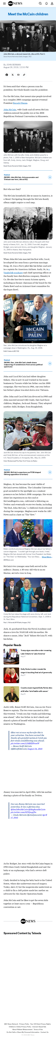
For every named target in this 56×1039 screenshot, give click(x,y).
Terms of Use (38, 1029)
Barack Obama (20, 102)
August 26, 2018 (35, 748)
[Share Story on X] (12, 74)
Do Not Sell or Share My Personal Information (23, 1032)
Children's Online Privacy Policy (20, 1027)
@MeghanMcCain (36, 809)
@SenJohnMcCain (19, 809)
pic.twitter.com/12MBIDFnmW (25, 743)
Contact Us (44, 1032)
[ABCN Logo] (15, 3)
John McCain (10, 109)
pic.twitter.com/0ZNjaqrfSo (23, 811)
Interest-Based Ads (39, 1027)
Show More (46, 557)
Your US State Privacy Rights (40, 1024)
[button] (4, 3)
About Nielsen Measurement (22, 1029)
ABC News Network (11, 1024)
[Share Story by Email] (18, 74)
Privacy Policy (24, 1024)
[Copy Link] (24, 74)
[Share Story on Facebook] (7, 74)
